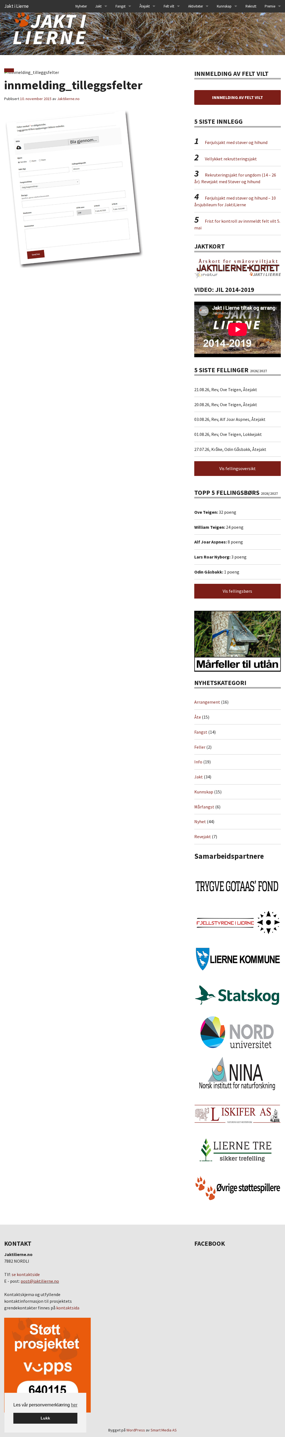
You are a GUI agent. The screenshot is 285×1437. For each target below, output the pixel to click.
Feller (199, 747)
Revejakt (202, 836)
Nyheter (81, 6)
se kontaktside (26, 1274)
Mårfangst (204, 807)
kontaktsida (67, 1308)
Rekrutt (250, 6)
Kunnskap (224, 6)
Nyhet (200, 821)
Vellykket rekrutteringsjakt (231, 159)
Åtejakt (144, 6)
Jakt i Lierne (16, 6)
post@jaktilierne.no (40, 1281)
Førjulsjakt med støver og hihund (236, 142)
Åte (197, 717)
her (74, 1405)
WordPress (135, 1430)
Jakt (198, 777)
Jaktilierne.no (68, 98)
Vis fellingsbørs (237, 591)
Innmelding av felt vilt (237, 97)
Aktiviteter (195, 6)
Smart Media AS (164, 1430)
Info (198, 762)
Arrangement (207, 702)
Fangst (121, 6)
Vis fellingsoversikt (237, 468)
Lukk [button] (45, 1418)
